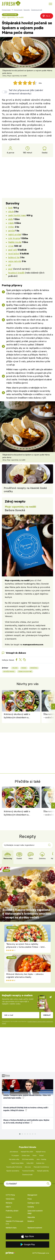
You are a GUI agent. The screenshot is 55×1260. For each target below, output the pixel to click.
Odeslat (47, 1015)
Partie (34, 1155)
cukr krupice (14, 238)
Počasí (41, 1155)
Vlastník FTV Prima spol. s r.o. (14, 1222)
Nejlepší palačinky (43, 1171)
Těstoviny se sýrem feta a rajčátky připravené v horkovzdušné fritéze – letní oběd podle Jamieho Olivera (25, 947)
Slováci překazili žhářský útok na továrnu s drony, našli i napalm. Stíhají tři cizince (25, 1109)
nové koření (13, 253)
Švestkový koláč (27, 1175)
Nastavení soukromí (35, 1228)
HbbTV (8, 1207)
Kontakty (31, 1207)
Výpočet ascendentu (12, 1171)
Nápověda (31, 1217)
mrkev (11, 226)
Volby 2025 (29, 1163)
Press (30, 1199)
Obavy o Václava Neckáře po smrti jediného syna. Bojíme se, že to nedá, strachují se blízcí (26, 1121)
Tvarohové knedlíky (28, 1171)
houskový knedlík (16, 272)
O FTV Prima (10, 1195)
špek (10, 207)
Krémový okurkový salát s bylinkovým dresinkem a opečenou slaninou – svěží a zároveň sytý (18, 716)
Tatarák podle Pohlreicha (14, 1167)
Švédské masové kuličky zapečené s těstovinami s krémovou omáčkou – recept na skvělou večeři (26, 913)
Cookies (9, 1217)
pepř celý (12, 249)
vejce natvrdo (14, 261)
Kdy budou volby (14, 1159)
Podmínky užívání (12, 1211)
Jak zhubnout (14, 1152)
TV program (15, 1155)
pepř (10, 268)
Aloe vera (28, 1167)
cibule (11, 211)
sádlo (10, 219)
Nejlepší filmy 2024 (27, 1152)
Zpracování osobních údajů (35, 1212)
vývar (11, 246)
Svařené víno (40, 1163)
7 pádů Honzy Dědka (17, 1163)
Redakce (31, 1221)
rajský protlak (14, 234)
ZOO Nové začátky (28, 1159)
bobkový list (14, 257)
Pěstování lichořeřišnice (41, 1167)
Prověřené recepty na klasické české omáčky (25, 490)
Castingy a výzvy (33, 1203)
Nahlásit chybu (11, 1228)
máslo (11, 223)
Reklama (9, 1203)
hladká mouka (14, 242)
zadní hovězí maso (17, 215)
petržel (11, 230)
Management (32, 1195)
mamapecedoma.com (33, 644)
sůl (9, 265)
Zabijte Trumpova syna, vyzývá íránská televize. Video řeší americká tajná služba (27, 1096)
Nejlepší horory (41, 1152)
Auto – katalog (41, 1159)
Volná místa (10, 1199)
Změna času (26, 1155)
